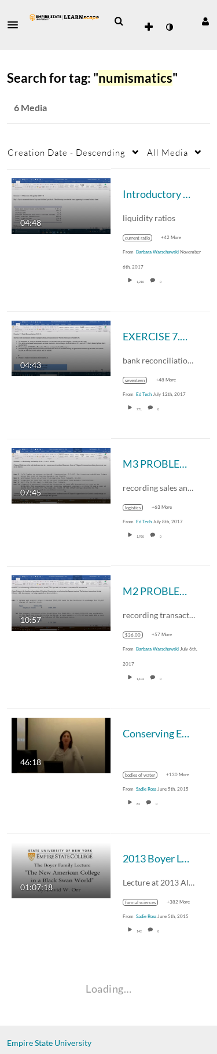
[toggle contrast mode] (169, 27)
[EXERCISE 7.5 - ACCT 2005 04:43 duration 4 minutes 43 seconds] (61, 347)
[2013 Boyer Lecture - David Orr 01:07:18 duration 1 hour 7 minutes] (61, 869)
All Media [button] (167, 152)
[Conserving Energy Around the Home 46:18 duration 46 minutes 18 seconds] (61, 744)
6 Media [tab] (30, 107)
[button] (16, 25)
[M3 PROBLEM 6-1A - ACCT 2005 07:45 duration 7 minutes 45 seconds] (61, 474)
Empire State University (49, 1043)
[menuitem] (118, 21)
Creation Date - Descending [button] (67, 152)
